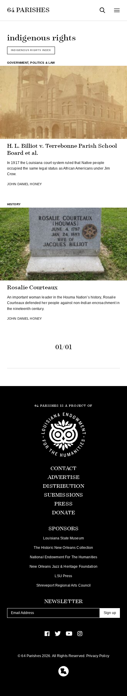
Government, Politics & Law (31, 62)
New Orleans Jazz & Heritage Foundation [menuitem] (63, 566)
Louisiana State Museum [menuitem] (63, 538)
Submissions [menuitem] (63, 495)
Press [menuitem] (63, 504)
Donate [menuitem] (63, 513)
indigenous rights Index (31, 50)
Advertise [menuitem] (63, 477)
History (14, 204)
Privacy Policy (97, 656)
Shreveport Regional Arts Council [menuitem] (63, 585)
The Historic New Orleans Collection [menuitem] (63, 548)
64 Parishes (28, 10)
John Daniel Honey (24, 184)
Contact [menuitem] (64, 468)
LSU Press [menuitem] (63, 576)
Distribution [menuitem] (63, 486)
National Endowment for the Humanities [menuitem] (63, 557)
